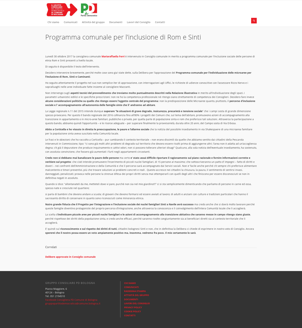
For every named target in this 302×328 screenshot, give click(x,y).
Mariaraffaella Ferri (113, 56)
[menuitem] (53, 22)
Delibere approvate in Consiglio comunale (70, 256)
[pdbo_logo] (71, 9)
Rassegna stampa (135, 291)
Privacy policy (133, 307)
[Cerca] (254, 20)
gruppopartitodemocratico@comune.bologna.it (72, 303)
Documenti (131, 299)
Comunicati (131, 287)
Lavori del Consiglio (137, 303)
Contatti (129, 315)
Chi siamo (130, 283)
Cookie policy (132, 311)
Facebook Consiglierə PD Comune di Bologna (71, 299)
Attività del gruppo (136, 295)
